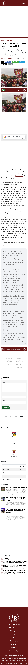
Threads (4, 64)
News (14, 634)
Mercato (14, 647)
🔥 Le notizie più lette (6, 556)
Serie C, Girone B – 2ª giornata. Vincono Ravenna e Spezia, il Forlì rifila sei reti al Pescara (15, 499)
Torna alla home (14, 624)
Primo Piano (9, 40)
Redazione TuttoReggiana (8, 58)
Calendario (14, 641)
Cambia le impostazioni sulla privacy (14, 655)
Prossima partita (5, 428)
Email (11, 64)
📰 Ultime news (4, 484)
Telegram (23, 61)
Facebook (8, 61)
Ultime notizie (14, 627)
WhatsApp (15, 61)
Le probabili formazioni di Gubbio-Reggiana (16, 487)
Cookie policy (14, 651)
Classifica (3, 461)
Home (2, 40)
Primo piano (14, 631)
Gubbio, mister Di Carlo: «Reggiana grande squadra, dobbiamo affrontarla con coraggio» (16, 510)
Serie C (14, 637)
